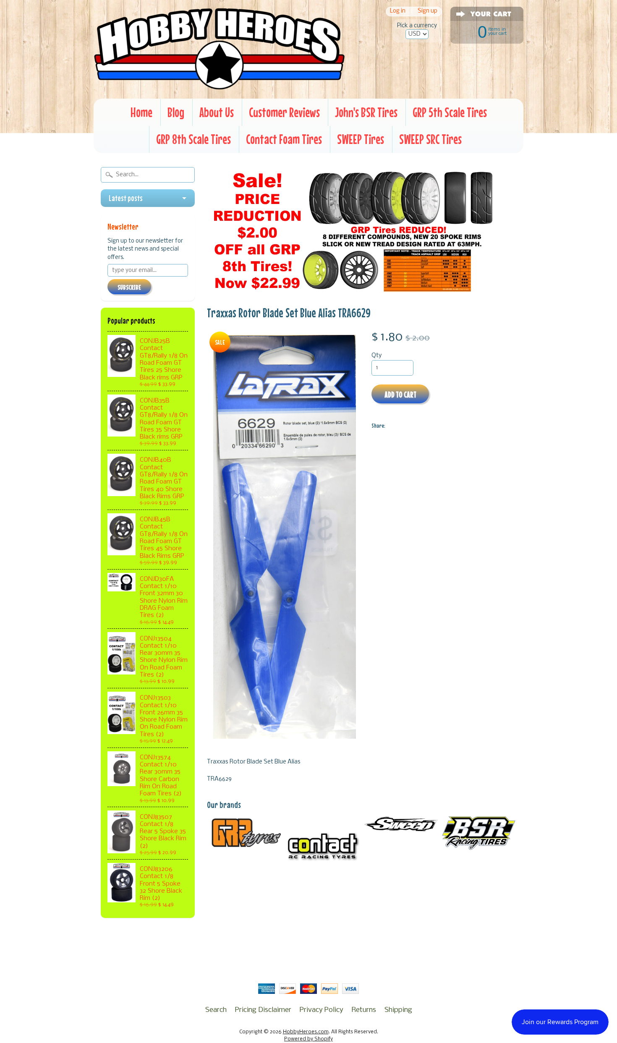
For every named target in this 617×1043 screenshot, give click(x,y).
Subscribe (129, 287)
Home (141, 112)
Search (216, 1010)
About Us (216, 112)
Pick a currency (417, 26)
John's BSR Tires (366, 112)
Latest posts (126, 198)
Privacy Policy (321, 1010)
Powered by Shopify (308, 1039)
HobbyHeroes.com (306, 1032)
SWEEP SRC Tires (430, 139)
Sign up (427, 11)
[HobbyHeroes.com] (219, 86)
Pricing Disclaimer (263, 1010)
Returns (364, 1010)
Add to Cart (400, 394)
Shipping (398, 1010)
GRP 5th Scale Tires (450, 112)
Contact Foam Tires (284, 139)
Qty (376, 356)
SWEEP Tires (360, 139)
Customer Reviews (284, 112)
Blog (175, 112)
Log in (397, 11)
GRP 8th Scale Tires (193, 139)
